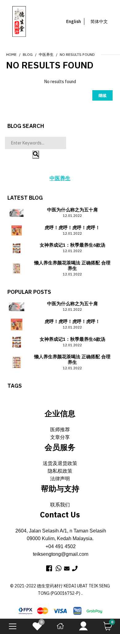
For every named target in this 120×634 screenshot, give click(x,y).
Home (11, 54)
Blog (28, 54)
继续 (102, 95)
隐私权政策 (60, 471)
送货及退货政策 (60, 463)
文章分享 (60, 437)
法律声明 (60, 478)
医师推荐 (60, 429)
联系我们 (60, 504)
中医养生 (46, 54)
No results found (77, 54)
